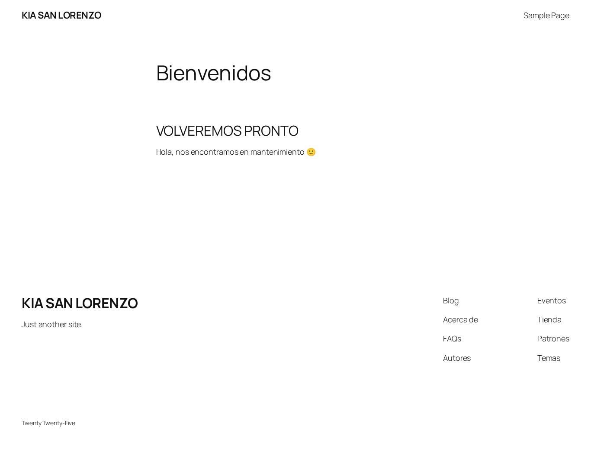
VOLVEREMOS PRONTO (227, 130)
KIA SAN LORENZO (61, 15)
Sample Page (546, 15)
